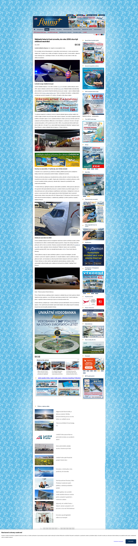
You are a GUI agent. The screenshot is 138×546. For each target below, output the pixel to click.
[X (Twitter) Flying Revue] (102, 35)
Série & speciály (67, 29)
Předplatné (80, 15)
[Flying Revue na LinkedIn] (103, 35)
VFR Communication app (40, 32)
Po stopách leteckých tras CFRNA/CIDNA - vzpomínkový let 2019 (57, 373)
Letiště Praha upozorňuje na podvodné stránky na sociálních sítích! (65, 437)
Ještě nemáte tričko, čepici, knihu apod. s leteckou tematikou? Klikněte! (59, 378)
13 (67, 528)
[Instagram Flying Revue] (100, 35)
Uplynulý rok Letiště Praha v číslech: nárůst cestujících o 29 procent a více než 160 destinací (65, 506)
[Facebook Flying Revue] (98, 35)
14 (70, 528)
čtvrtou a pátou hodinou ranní (49, 93)
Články (47, 29)
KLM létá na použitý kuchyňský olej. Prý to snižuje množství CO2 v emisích (71, 373)
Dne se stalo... (96, 336)
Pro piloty (59, 29)
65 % (64, 249)
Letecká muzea (97, 29)
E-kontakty (102, 15)
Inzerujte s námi (77, 32)
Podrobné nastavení (118, 541)
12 (64, 528)
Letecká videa (76, 29)
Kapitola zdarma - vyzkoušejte (90, 116)
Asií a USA (60, 88)
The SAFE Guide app (53, 32)
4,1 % (59, 86)
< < (41, 529)
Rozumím (130, 541)
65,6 (49, 171)
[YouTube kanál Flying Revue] (96, 35)
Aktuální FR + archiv (87, 29)
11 (61, 528)
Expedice (52, 29)
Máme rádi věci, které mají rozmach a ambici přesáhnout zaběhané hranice (43, 373)
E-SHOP (85, 32)
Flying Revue (40, 29)
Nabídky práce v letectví (65, 32)
